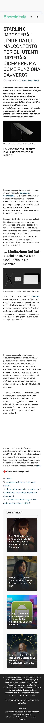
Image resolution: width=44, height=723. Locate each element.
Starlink (6, 486)
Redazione (20, 717)
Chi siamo (10, 717)
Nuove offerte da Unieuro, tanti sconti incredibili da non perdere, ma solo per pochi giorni (21, 492)
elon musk (31, 482)
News (9, 478)
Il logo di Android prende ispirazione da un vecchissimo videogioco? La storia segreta (21, 619)
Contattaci (22, 703)
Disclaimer (22, 719)
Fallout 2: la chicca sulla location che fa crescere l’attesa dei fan (20, 581)
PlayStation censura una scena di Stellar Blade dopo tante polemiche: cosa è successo (20, 541)
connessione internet (15, 482)
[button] (31, 17)
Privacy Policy (31, 717)
